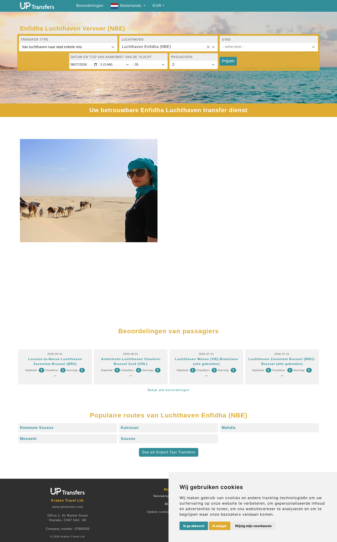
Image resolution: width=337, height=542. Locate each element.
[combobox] (168, 47)
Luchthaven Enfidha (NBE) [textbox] (146, 47)
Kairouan (130, 428)
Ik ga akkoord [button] (193, 526)
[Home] (37, 5)
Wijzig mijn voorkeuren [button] (253, 526)
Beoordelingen (89, 6)
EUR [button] (157, 6)
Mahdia (229, 428)
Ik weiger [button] (220, 526)
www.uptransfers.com (67, 507)
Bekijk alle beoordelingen (169, 390)
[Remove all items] (208, 47)
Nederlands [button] (131, 6)
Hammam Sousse (37, 428)
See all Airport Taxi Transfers (168, 452)
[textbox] (266, 47)
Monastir (28, 439)
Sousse (128, 439)
